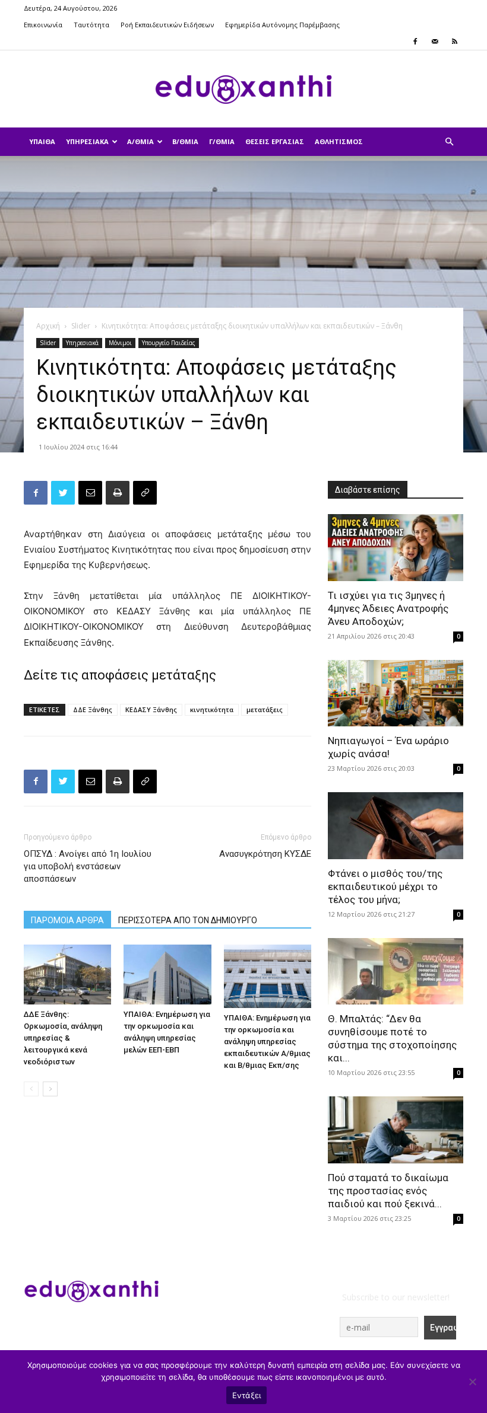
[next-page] (50, 1089)
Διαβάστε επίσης (367, 490)
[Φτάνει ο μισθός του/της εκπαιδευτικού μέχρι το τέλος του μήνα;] (395, 825)
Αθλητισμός (339, 141)
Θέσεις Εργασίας (274, 141)
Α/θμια (140, 141)
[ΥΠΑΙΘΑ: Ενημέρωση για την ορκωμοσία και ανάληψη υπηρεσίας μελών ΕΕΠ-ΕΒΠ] (167, 974)
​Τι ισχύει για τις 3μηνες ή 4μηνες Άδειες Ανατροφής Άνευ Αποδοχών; (388, 608)
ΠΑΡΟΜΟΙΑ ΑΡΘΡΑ (67, 920)
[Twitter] (63, 493)
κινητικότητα (211, 709)
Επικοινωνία (43, 24)
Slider (80, 326)
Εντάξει (246, 1395)
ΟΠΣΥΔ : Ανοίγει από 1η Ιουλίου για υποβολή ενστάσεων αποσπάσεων (87, 866)
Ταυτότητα (91, 24)
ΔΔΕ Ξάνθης (92, 709)
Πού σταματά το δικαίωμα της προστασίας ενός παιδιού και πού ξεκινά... (388, 1191)
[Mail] (435, 41)
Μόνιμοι (120, 343)
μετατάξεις (264, 709)
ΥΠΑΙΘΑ (42, 141)
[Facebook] (415, 41)
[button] (449, 142)
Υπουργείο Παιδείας (168, 343)
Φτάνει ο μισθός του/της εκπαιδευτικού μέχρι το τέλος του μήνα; (385, 886)
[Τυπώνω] (117, 493)
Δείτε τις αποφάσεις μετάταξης (121, 675)
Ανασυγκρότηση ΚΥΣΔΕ (265, 854)
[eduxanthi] (243, 89)
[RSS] (454, 41)
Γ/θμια (222, 141)
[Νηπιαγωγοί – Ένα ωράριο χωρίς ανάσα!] (395, 693)
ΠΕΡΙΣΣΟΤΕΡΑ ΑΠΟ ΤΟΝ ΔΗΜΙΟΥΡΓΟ (187, 920)
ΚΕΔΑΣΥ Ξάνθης (151, 709)
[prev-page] (31, 1089)
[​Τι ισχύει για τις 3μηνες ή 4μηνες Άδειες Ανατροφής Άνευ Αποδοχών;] (395, 547)
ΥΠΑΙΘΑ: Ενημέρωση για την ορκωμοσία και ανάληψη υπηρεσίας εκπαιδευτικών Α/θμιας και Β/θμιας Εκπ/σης (267, 1041)
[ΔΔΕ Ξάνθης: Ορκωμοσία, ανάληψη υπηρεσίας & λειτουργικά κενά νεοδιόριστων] (67, 974)
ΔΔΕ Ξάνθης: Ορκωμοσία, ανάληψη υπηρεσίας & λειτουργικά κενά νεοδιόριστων (63, 1038)
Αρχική (48, 326)
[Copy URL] (145, 493)
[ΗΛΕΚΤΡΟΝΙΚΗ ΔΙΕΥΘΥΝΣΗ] (90, 493)
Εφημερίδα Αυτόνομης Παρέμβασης (282, 24)
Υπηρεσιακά (87, 141)
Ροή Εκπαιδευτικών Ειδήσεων (167, 24)
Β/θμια (185, 141)
